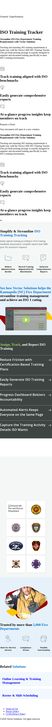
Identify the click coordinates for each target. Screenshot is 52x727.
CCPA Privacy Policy (16, 714)
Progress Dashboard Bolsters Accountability (22, 396)
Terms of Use (12, 709)
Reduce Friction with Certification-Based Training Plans (22, 364)
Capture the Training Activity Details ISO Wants (22, 427)
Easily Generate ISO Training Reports (22, 381)
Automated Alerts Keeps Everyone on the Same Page (21, 412)
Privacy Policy (12, 711)
